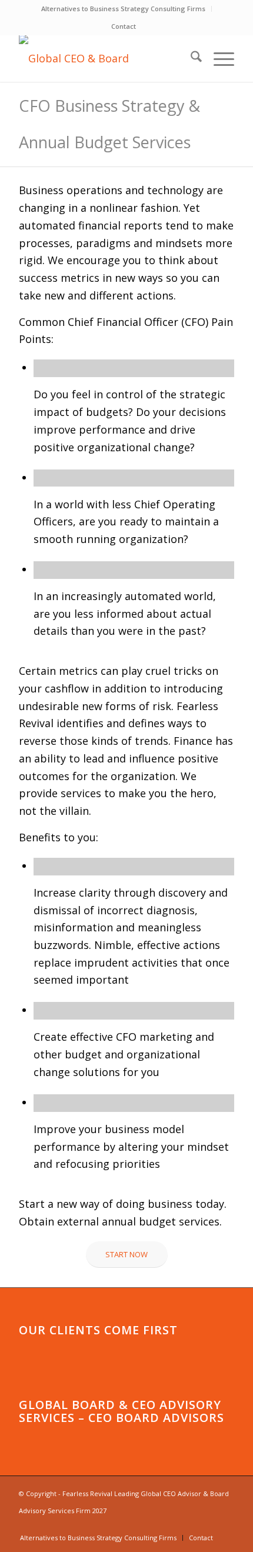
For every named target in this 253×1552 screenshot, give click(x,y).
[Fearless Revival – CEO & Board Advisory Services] (105, 58)
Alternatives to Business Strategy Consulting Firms (123, 8)
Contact (123, 26)
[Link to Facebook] (172, 1525)
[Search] (190, 58)
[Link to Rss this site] (225, 1525)
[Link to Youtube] (137, 1525)
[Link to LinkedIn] (155, 1525)
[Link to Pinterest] (208, 1525)
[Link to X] (190, 1525)
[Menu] (218, 58)
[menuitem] (123, 9)
